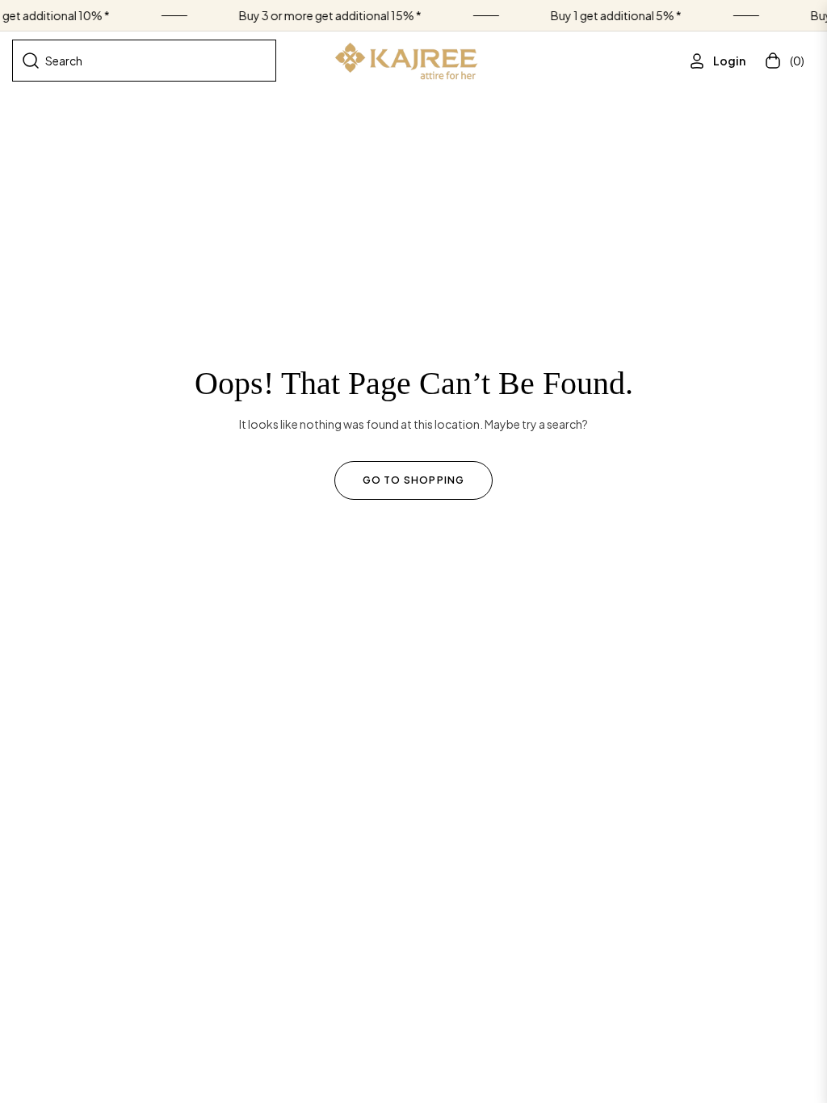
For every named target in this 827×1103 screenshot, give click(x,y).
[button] (144, 61)
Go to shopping (414, 480)
